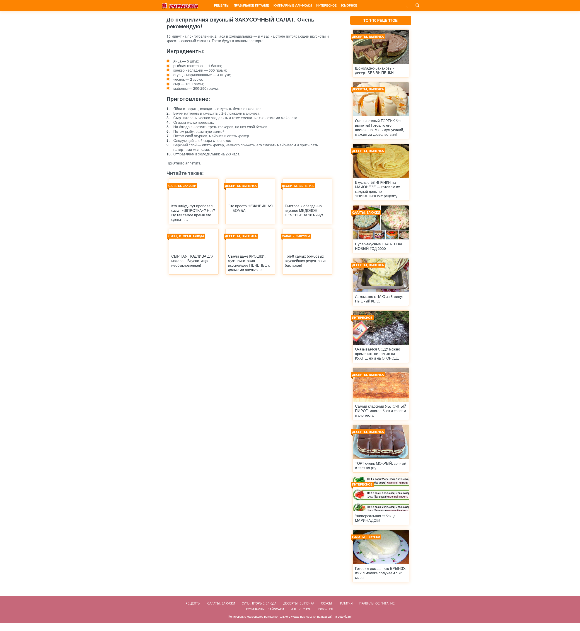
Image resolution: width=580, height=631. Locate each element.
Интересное (326, 5)
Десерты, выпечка (298, 603)
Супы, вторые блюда (259, 603)
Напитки (346, 603)
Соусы (326, 603)
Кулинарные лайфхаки (292, 5)
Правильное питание (251, 5)
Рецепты (221, 5)
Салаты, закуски (221, 603)
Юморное (349, 5)
